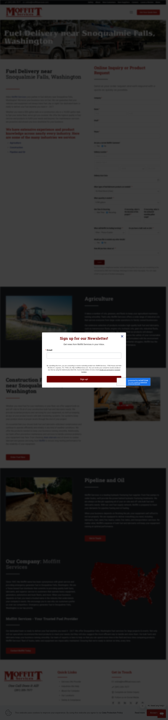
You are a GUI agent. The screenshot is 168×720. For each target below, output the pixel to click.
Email (49, 350)
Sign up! (84, 379)
